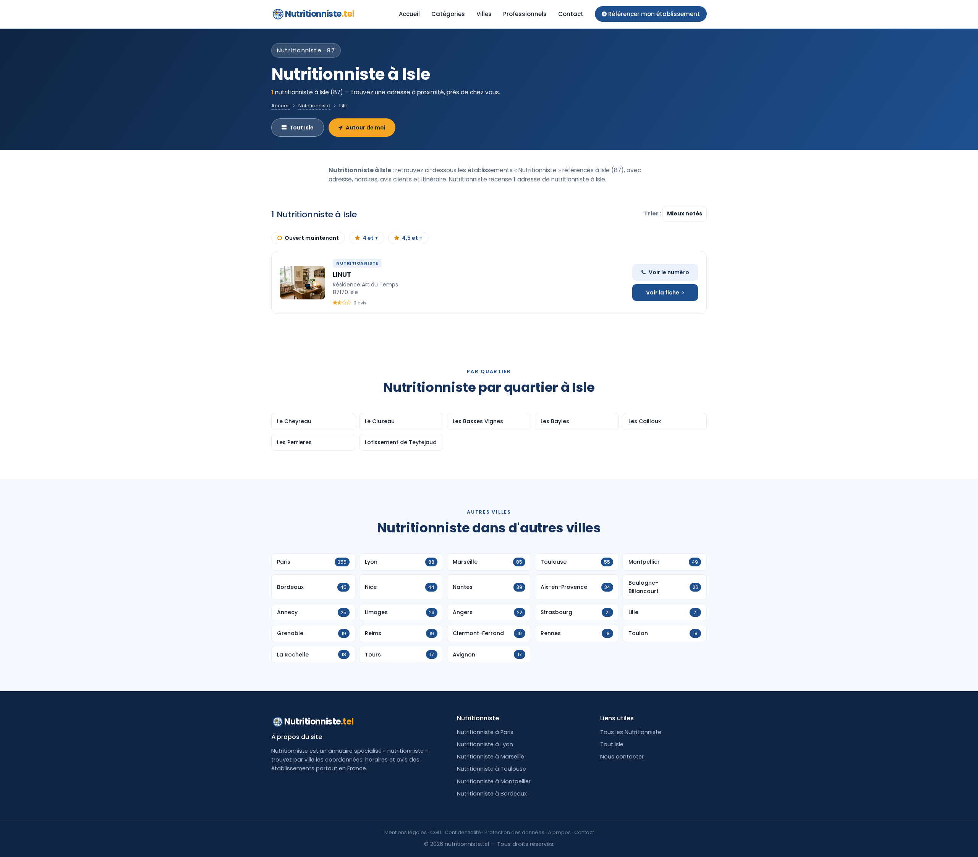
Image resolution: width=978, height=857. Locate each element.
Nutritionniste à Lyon (485, 744)
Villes (484, 14)
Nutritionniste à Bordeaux (492, 793)
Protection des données (514, 832)
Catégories (448, 14)
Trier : (653, 213)
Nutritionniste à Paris (485, 732)
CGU (435, 832)
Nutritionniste (319, 14)
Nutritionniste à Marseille (490, 756)
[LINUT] (302, 282)
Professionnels (525, 14)
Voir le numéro (669, 272)
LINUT (342, 274)
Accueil (409, 14)
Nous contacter (622, 756)
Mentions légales (405, 832)
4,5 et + (412, 238)
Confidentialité (463, 832)
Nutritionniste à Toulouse (491, 769)
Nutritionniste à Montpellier (494, 781)
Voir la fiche (662, 292)
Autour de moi (365, 127)
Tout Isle (302, 127)
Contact (570, 14)
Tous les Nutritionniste (630, 732)
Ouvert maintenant (312, 238)
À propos (559, 832)
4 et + (370, 238)
